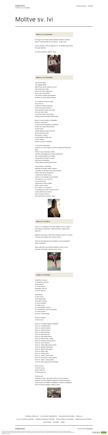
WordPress (89, 428)
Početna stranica (81, 6)
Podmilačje (20, 6)
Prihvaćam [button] (104, 432)
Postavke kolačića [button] (96, 432)
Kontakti (90, 6)
